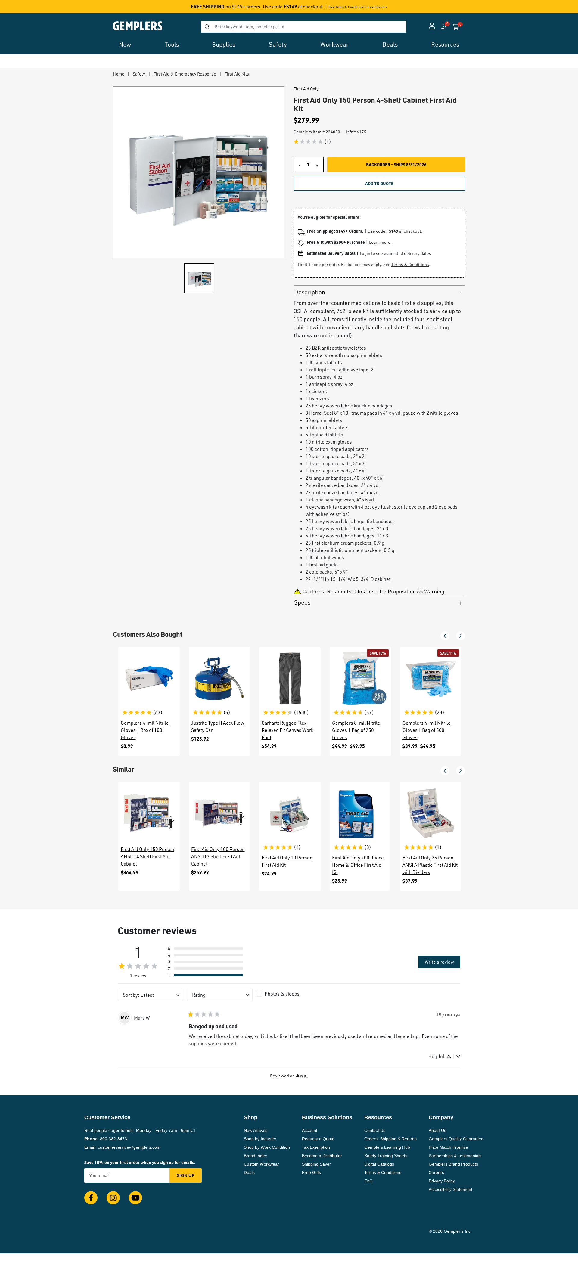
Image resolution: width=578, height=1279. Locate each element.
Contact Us (374, 1130)
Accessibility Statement (450, 1189)
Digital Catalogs (379, 1164)
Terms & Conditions (349, 7)
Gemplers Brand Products (453, 1164)
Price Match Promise (448, 1147)
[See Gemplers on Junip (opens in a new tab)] (302, 1075)
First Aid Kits (237, 73)
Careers (436, 1172)
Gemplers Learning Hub (387, 1147)
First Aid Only (306, 88)
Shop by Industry (260, 1138)
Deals (249, 1172)
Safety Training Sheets (385, 1155)
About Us (437, 1130)
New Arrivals (255, 1130)
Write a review (439, 962)
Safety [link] (278, 44)
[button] (444, 635)
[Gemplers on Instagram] (113, 1197)
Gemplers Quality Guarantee (456, 1138)
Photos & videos (282, 994)
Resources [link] (445, 44)
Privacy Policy (442, 1180)
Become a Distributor (322, 1155)
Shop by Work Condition (267, 1147)
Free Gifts (311, 1172)
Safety (139, 73)
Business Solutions (327, 1117)
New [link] (125, 44)
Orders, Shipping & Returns (390, 1138)
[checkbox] (289, 993)
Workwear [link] (334, 44)
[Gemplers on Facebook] (91, 1197)
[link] (312, 141)
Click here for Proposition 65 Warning (399, 591)
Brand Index (255, 1155)
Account (309, 1130)
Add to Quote (379, 183)
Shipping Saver (316, 1164)
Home (118, 73)
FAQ (368, 1180)
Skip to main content (26, 8)
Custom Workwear (261, 1164)
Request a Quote (318, 1138)
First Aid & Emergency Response (185, 73)
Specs (302, 602)
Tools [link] (172, 44)
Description (309, 292)
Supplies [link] (223, 44)
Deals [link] (390, 44)
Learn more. (380, 242)
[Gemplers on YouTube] (135, 1197)
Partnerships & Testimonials (455, 1155)
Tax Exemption (316, 1147)
